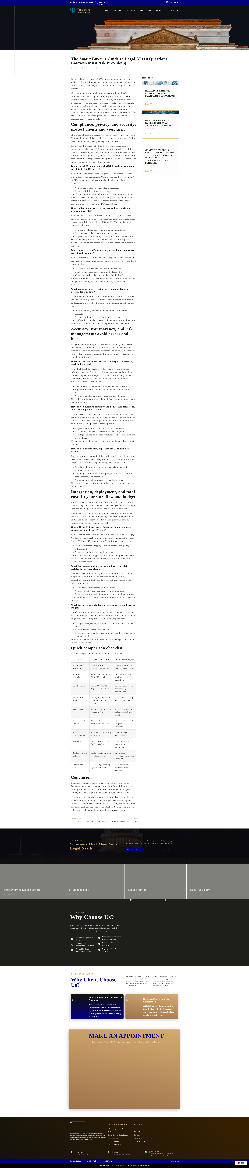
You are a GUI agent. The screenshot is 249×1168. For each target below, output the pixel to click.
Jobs (141, 10)
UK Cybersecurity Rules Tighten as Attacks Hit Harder (158, 123)
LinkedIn (173, 2)
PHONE (80, 1152)
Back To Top (175, 1161)
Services (129, 10)
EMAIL (117, 1152)
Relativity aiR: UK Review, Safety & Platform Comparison (160, 93)
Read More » (150, 104)
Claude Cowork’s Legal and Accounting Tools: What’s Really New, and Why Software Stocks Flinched (160, 156)
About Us (117, 10)
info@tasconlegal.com (83, 2)
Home (107, 10)
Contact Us (173, 10)
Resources (160, 10)
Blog (149, 10)
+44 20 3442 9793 (104, 3)
